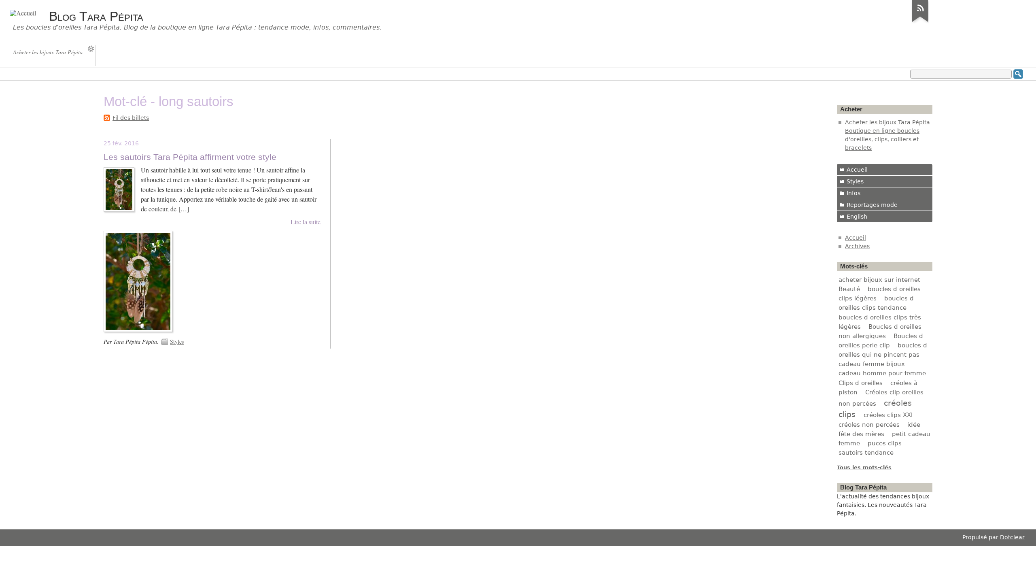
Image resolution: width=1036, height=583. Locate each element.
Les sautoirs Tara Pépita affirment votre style (190, 157)
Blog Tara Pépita (96, 16)
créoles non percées (869, 424)
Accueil (857, 169)
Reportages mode (872, 205)
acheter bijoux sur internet (879, 279)
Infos (853, 193)
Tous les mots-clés (864, 467)
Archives (857, 246)
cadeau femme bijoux (872, 364)
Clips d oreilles (861, 383)
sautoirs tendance (866, 452)
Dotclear (1012, 537)
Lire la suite (306, 221)
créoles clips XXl (888, 415)
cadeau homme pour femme (882, 373)
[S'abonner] (920, 22)
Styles (177, 341)
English (857, 216)
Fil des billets (131, 118)
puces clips (885, 443)
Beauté (849, 289)
